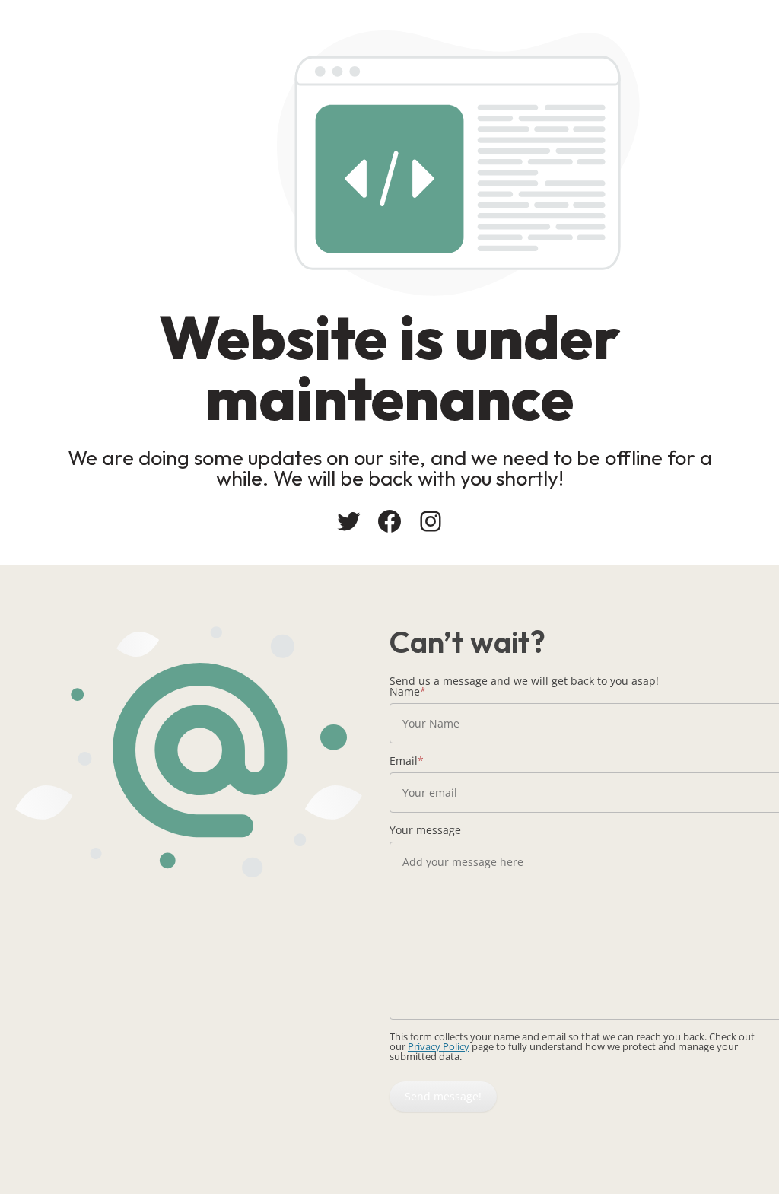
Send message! (443, 1096)
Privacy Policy (438, 1046)
